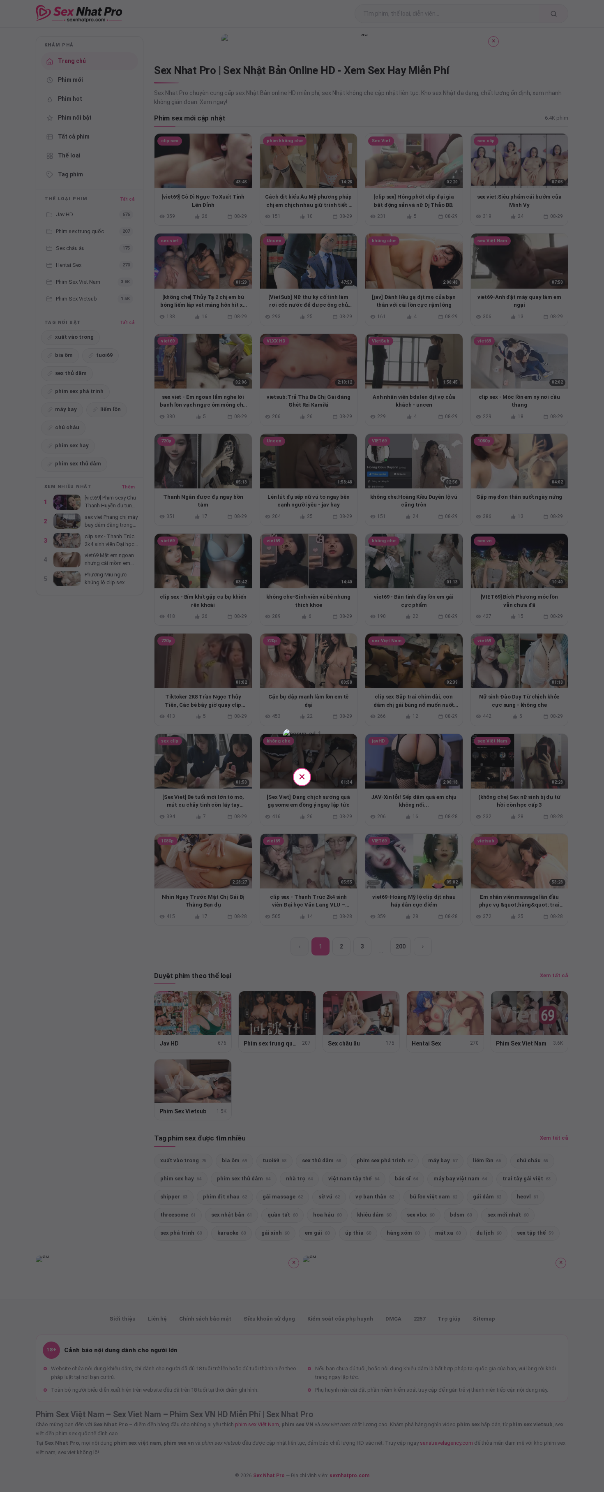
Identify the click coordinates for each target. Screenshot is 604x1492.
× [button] (302, 776)
